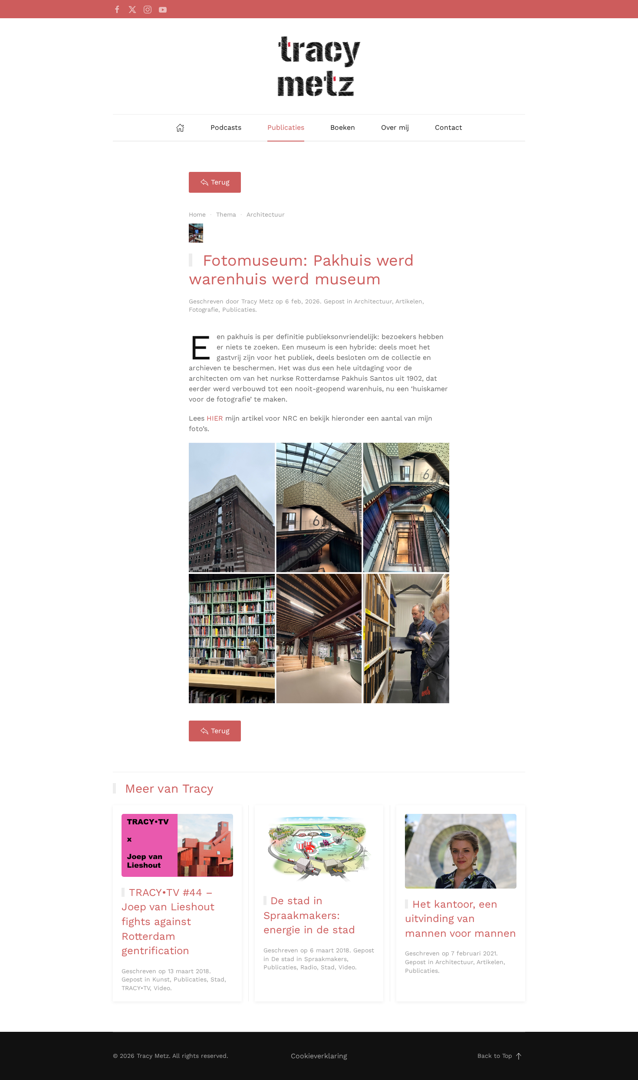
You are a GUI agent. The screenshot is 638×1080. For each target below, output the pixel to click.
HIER (215, 418)
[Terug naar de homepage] (319, 66)
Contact (448, 127)
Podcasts (225, 127)
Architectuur (373, 301)
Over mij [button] (395, 127)
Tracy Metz (257, 301)
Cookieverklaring (319, 1056)
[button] (518, 1056)
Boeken (342, 127)
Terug (220, 182)
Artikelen (408, 301)
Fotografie (203, 309)
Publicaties (285, 127)
